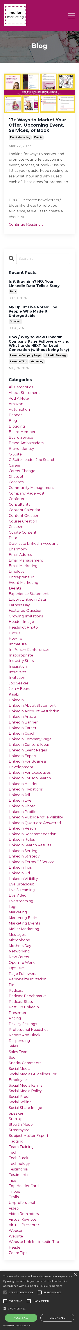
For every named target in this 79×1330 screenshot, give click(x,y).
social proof (19, 1097)
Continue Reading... (26, 224)
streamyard (19, 1130)
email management (26, 560)
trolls (14, 1197)
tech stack (18, 1158)
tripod (14, 1191)
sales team (19, 1052)
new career (19, 957)
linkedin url (19, 873)
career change (22, 471)
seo (12, 1057)
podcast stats (21, 1002)
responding (19, 1041)
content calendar (24, 510)
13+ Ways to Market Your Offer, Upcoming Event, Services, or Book (37, 125)
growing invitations (26, 616)
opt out (16, 968)
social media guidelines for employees (33, 1077)
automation (19, 409)
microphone (19, 940)
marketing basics (23, 918)
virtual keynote (22, 1219)
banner (15, 415)
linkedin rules (22, 839)
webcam (17, 1231)
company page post (27, 493)
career (15, 465)
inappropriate (21, 655)
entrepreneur (21, 577)
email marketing (23, 566)
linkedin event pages (28, 750)
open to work (22, 963)
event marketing (20, 137)
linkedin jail (19, 795)
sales (13, 1046)
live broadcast (21, 884)
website (16, 1236)
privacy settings (23, 1024)
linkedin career (22, 728)
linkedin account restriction (34, 711)
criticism (16, 527)
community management (31, 488)
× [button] (75, 1274)
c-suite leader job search (32, 460)
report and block (24, 1035)
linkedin (16, 700)
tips (12, 1180)
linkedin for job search (30, 778)
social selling (20, 1102)
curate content (22, 532)
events (38, 137)
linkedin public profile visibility (36, 817)
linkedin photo (22, 806)
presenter (18, 1013)
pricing (15, 1018)
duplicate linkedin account (33, 543)
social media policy (25, 1091)
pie (11, 985)
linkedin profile (22, 812)
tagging (16, 1141)
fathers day (19, 605)
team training (21, 1147)
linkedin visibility (23, 879)
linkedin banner (23, 722)
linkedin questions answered (35, 823)
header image (21, 622)
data (13, 291)
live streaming (22, 890)
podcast (16, 990)
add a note (19, 398)
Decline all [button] (57, 1317)
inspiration (18, 666)
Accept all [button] (21, 1317)
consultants (19, 504)
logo (13, 907)
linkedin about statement (32, 705)
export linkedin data (27, 599)
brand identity (21, 449)
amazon (16, 404)
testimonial (19, 1169)
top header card (24, 1186)
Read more (55, 1286)
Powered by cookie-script (17, 1325)
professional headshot (28, 1030)
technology (19, 1164)
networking (19, 951)
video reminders (24, 1214)
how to (15, 638)
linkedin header (23, 784)
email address (21, 555)
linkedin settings (24, 851)
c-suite (15, 454)
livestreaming (21, 901)
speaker (15, 321)
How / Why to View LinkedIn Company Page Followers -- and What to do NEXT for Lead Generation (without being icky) (39, 343)
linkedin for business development (28, 764)
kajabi (14, 694)
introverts (17, 672)
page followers (22, 974)
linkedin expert (23, 756)
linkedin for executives (29, 772)
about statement (24, 393)
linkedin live (20, 800)
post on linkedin (24, 1007)
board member (22, 432)
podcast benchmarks (27, 996)
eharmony (18, 549)
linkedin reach (22, 828)
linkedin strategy (55, 355)
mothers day (20, 946)
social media (19, 1069)
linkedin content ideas (29, 744)
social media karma (26, 1085)
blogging (17, 426)
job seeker (19, 683)
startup (16, 1119)
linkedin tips (18, 361)
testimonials (19, 1175)
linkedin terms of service (31, 862)
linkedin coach (22, 733)
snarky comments (25, 1063)
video (14, 1208)
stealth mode (21, 1124)
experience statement (29, 594)
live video (17, 895)
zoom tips (18, 1253)
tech (13, 1152)
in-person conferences (29, 650)
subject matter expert (28, 1136)
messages (17, 935)
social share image (25, 1108)
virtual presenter (24, 1225)
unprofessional (22, 1203)
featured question (26, 610)
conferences (20, 499)
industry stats (21, 661)
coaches (16, 482)
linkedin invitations (26, 789)
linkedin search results (30, 845)
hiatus (14, 633)
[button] (39, 1308)
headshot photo (23, 627)
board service (21, 437)
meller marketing (24, 929)
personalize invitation (28, 979)
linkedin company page (25, 355)
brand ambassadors (26, 443)
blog (13, 421)
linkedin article (22, 717)
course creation (23, 521)
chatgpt (16, 476)
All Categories (21, 387)
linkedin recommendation (32, 834)
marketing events (24, 923)
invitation (17, 677)
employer (17, 571)
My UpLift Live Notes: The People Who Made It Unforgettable (33, 311)
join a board (20, 689)
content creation (24, 516)
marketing (37, 361)
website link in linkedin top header (34, 1244)
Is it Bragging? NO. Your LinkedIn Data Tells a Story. (34, 283)
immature (18, 644)
